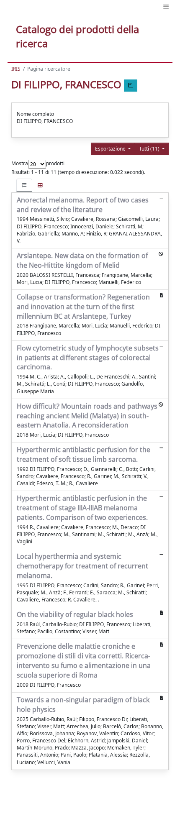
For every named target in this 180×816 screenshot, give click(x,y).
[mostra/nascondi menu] (166, 7)
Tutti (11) (150, 148)
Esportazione (111, 148)
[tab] (24, 185)
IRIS (16, 68)
